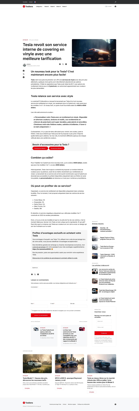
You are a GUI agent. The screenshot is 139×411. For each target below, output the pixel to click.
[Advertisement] (69, 24)
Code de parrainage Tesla (55, 404)
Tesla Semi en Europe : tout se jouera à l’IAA (107, 247)
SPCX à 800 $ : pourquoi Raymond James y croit (68, 379)
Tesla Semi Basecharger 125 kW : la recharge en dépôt (107, 291)
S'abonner (104, 333)
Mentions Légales (72, 404)
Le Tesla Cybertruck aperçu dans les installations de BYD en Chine (47, 332)
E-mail (52, 303)
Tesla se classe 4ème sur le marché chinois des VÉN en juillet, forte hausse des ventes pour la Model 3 (101, 380)
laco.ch (39, 406)
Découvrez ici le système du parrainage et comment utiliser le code (54, 258)
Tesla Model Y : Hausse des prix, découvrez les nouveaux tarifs (35, 379)
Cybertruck (35, 267)
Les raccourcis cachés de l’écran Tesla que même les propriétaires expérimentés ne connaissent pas (107, 271)
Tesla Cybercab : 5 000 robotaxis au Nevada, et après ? (107, 256)
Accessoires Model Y (40, 148)
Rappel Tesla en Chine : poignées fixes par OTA (107, 238)
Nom (32, 303)
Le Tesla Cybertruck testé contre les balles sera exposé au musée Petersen (107, 299)
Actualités (25, 2)
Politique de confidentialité (84, 404)
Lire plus (27, 388)
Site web (72, 303)
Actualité (25, 39)
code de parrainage (39, 247)
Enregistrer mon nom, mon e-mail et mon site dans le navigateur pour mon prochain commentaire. (56, 310)
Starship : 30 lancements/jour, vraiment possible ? (106, 229)
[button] (115, 2)
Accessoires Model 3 (57, 148)
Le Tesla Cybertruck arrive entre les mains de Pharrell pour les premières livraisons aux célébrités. (107, 281)
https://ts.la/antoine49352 (41, 249)
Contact (31, 2)
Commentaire (34, 287)
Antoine (29, 64)
